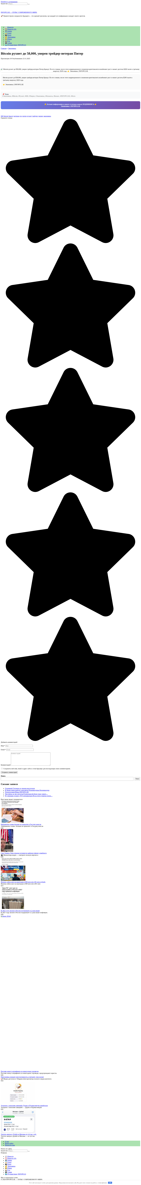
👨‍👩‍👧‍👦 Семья (8, 43)
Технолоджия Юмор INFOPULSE (17, 792)
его (21, 116)
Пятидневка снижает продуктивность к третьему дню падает (22, 1077)
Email (3, 750)
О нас (7, 1141)
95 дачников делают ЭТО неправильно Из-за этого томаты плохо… (29, 796)
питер (24, 116)
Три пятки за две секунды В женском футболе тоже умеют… (26, 794)
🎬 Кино (8, 35)
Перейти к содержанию (9, 2)
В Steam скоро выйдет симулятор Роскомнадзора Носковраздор (27, 790)
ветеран (16, 116)
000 (2, 116)
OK (110, 1182)
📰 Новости (9, 27)
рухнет (29, 116)
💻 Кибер (8, 31)
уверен (40, 116)
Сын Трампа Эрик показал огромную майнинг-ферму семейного (24, 853)
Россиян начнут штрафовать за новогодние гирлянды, (20, 1071)
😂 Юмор (8, 39)
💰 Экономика (10, 37)
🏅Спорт (8, 33)
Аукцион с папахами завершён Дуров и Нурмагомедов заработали (24, 1105)
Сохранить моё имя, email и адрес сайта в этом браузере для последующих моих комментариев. (36, 769)
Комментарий (6, 765)
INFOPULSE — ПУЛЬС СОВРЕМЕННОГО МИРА (19, 12)
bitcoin (6, 116)
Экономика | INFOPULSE (70, 106)
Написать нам (10, 1145)
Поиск (3, 776)
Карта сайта (9, 1143)
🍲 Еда (7, 41)
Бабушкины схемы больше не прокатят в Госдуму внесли (21, 824)
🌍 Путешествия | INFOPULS (15, 45)
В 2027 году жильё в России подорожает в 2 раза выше (20, 911)
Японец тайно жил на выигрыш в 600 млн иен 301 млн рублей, (23, 882)
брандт (11, 116)
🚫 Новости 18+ (11, 29)
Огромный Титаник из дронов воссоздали (20, 788)
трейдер (35, 116)
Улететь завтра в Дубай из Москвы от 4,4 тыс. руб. (18, 1134)
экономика (47, 116)
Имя (3, 746)
